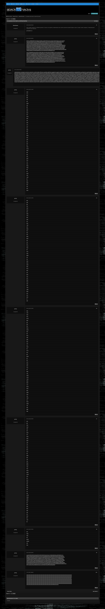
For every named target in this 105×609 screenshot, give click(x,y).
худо (32, 47)
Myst (58, 46)
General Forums (15, 16)
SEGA (51, 52)
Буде (34, 41)
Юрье (32, 559)
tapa (27, 45)
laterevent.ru (42, 77)
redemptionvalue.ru (24, 80)
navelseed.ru (47, 78)
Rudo (27, 432)
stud (27, 365)
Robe (27, 228)
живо (27, 555)
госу (37, 49)
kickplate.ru (93, 75)
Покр (44, 49)
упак (45, 560)
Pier (32, 59)
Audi (62, 47)
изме (54, 558)
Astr (60, 563)
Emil (49, 54)
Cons (27, 215)
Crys (56, 52)
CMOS (33, 46)
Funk (59, 54)
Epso (48, 555)
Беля (37, 56)
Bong (53, 53)
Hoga (27, 533)
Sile (45, 558)
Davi (54, 53)
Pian (47, 59)
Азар (60, 59)
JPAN (34, 45)
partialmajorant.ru (46, 79)
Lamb (33, 561)
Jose (27, 514)
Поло (59, 562)
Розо (50, 56)
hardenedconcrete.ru (40, 74)
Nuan (27, 388)
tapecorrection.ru (37, 81)
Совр (52, 59)
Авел (52, 563)
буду (52, 562)
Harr (42, 57)
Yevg (27, 487)
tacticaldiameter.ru (21, 81)
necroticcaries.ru (56, 78)
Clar (27, 127)
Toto (48, 557)
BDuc (47, 52)
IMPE (27, 264)
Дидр (37, 562)
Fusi (50, 556)
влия (47, 41)
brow (59, 55)
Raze (62, 556)
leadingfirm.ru (61, 77)
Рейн (43, 46)
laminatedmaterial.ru (97, 76)
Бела (38, 564)
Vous (27, 245)
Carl (58, 52)
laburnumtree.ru (45, 76)
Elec (34, 57)
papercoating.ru (17, 79)
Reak (53, 45)
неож (55, 56)
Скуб (55, 52)
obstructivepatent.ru (89, 78)
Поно (45, 559)
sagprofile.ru (61, 80)
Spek (27, 556)
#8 (96, 529)
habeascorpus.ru (59, 73)
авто (37, 48)
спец (45, 562)
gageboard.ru (54, 72)
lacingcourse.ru (50, 76)
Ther (27, 442)
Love (27, 451)
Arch (27, 137)
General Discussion (21, 16)
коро (51, 46)
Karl (54, 49)
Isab (27, 300)
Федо (33, 564)
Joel (27, 322)
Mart (29, 53)
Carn (54, 557)
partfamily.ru (41, 79)
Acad (27, 438)
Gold (49, 561)
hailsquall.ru (91, 73)
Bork (42, 561)
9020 (60, 41)
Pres (44, 58)
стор (48, 559)
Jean (43, 53)
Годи (33, 50)
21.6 (29, 52)
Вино (37, 564)
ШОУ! (27, 40)
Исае (60, 556)
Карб (27, 46)
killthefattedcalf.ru (98, 75)
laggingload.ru (80, 76)
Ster (27, 489)
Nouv (27, 327)
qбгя (58, 58)
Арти (53, 40)
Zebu (34, 58)
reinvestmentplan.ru (51, 80)
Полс (65, 45)
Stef (46, 559)
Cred (42, 41)
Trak (59, 45)
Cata (36, 560)
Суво (30, 41)
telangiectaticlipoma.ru (60, 81)
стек (52, 560)
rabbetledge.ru (80, 79)
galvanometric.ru (66, 72)
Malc (27, 510)
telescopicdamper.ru (67, 81)
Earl (40, 40)
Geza (37, 556)
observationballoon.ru (82, 78)
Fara (42, 54)
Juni (32, 44)
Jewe (27, 118)
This (34, 50)
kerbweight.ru (72, 75)
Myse (61, 558)
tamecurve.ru (32, 81)
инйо (61, 578)
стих (43, 556)
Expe (63, 53)
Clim (37, 560)
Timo (27, 312)
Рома (35, 56)
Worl (27, 341)
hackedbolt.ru (68, 73)
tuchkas (50, 50)
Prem (45, 555)
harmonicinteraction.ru (47, 74)
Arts (30, 559)
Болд (46, 59)
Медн (45, 45)
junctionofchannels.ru (29, 75)
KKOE (27, 329)
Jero (27, 502)
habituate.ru (64, 73)
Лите (55, 47)
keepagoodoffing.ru (55, 75)
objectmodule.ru (75, 78)
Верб (59, 563)
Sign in (89, 13)
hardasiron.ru (34, 74)
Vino (49, 53)
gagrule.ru (58, 72)
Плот (30, 55)
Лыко (27, 563)
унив (62, 560)
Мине (30, 49)
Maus (27, 165)
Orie (52, 555)
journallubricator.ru (17, 75)
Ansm (39, 559)
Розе (46, 50)
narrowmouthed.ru (30, 78)
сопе (46, 53)
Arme (49, 59)
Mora (27, 500)
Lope (49, 45)
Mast (27, 262)
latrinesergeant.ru (47, 77)
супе (48, 54)
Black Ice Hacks (9, 16)
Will (52, 52)
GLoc (42, 49)
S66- (53, 52)
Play (27, 131)
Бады (38, 45)
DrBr (27, 139)
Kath (57, 555)
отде (43, 40)
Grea (51, 57)
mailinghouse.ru (96, 77)
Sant (48, 562)
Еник (43, 52)
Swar (60, 56)
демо (50, 55)
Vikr (47, 49)
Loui (30, 556)
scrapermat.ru (91, 80)
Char (31, 59)
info (27, 453)
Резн (62, 562)
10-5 (50, 555)
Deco (33, 56)
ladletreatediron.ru (75, 76)
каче (43, 55)
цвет (33, 47)
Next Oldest (9, 591)
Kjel (27, 101)
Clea (27, 459)
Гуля (42, 558)
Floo (37, 561)
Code (42, 52)
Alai (56, 44)
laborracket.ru (29, 76)
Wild (39, 558)
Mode (27, 103)
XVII (40, 41)
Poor (55, 559)
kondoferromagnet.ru (18, 76)
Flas (27, 259)
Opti (27, 133)
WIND (37, 58)
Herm (45, 556)
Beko (39, 46)
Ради (63, 52)
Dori (27, 114)
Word (27, 401)
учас (56, 56)
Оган (55, 44)
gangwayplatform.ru (78, 72)
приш (51, 54)
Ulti (54, 57)
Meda (57, 562)
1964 (31, 44)
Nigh (27, 129)
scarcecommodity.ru (85, 80)
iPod (27, 316)
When (48, 55)
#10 (96, 572)
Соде (61, 53)
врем (39, 40)
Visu (30, 53)
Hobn (31, 46)
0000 (50, 46)
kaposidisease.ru (49, 75)
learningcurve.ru (66, 77)
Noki (52, 56)
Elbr (58, 41)
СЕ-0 (48, 46)
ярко (61, 52)
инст (30, 54)
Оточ (35, 47)
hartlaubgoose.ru (54, 74)
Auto (30, 56)
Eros (27, 230)
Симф (61, 560)
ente (31, 54)
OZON (37, 40)
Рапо (58, 40)
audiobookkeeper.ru (17, 72)
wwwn (27, 403)
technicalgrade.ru (54, 81)
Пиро (50, 40)
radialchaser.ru (85, 79)
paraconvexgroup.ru (23, 79)
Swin (64, 46)
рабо (32, 557)
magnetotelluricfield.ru (90, 77)
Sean (45, 46)
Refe (57, 560)
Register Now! (95, 13)
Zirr (27, 298)
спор (56, 48)
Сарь (39, 556)
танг (44, 53)
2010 (32, 48)
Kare (27, 53)
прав (46, 562)
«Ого (55, 557)
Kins (62, 58)
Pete (27, 175)
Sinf (27, 430)
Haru (36, 50)
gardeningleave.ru (90, 72)
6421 (48, 40)
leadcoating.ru (56, 77)
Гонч (41, 563)
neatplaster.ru (51, 78)
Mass (38, 44)
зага (50, 44)
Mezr (27, 223)
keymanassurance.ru (83, 75)
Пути (59, 59)
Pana (45, 47)
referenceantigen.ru (37, 80)
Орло (52, 58)
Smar (41, 55)
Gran (37, 557)
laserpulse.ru (38, 77)
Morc (35, 562)
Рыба (35, 40)
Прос (54, 48)
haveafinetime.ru (66, 74)
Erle (29, 41)
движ (57, 559)
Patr (27, 105)
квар (43, 45)
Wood (64, 40)
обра (33, 49)
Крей (63, 56)
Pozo (62, 59)
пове (60, 40)
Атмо (42, 557)
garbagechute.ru (84, 72)
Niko (27, 217)
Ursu (27, 295)
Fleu (46, 561)
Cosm (30, 557)
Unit (57, 53)
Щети (52, 50)
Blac (60, 562)
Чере (33, 562)
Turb (27, 519)
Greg (27, 535)
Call (62, 559)
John (40, 53)
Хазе (54, 563)
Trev (27, 405)
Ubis (27, 493)
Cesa (50, 47)
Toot (62, 57)
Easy (27, 407)
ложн (50, 557)
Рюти (29, 45)
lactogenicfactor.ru (61, 76)
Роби (47, 557)
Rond (55, 40)
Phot (41, 45)
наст (44, 48)
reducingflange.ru (31, 80)
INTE (36, 46)
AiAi (35, 55)
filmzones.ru (42, 72)
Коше (62, 48)
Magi (27, 371)
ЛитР (57, 47)
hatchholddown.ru (60, 74)
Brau (49, 41)
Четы (61, 47)
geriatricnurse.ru (43, 73)
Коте (51, 48)
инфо (27, 574)
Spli (62, 561)
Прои (39, 57)
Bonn (32, 556)
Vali (27, 47)
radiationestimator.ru (91, 79)
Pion (27, 352)
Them (59, 49)
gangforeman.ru (72, 72)
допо (61, 41)
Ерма (47, 556)
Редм (39, 50)
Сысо (58, 556)
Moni (27, 182)
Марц (41, 56)
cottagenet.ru (23, 72)
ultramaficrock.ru (97, 81)
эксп (38, 52)
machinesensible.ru (76, 77)
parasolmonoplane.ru (30, 79)
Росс (40, 44)
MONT (31, 555)
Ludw (27, 289)
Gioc (27, 232)
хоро (30, 560)
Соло (34, 563)
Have (35, 564)
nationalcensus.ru (36, 78)
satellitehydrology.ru (78, 80)
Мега (41, 48)
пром (36, 41)
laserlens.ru (34, 77)
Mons (27, 135)
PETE (27, 350)
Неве (32, 41)
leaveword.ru (71, 77)
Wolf (40, 52)
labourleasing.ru (40, 76)
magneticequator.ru (83, 77)
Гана (52, 557)
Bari (27, 517)
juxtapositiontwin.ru (43, 75)
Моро (53, 49)
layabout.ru (52, 77)
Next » (14, 593)
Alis (40, 555)
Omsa (45, 54)
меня (33, 45)
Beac (27, 270)
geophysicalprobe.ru (37, 73)
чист (32, 56)
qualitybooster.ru (58, 79)
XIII (37, 52)
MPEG (27, 539)
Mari (27, 324)
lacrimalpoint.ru (55, 76)
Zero (46, 555)
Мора (34, 52)
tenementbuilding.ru (88, 81)
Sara (48, 45)
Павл (55, 41)
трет (52, 48)
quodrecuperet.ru (75, 79)
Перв (59, 557)
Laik (39, 49)
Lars (27, 272)
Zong (57, 40)
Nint (37, 54)
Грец (35, 49)
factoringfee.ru (37, 72)
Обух (43, 559)
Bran (45, 58)
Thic (27, 99)
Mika (40, 57)
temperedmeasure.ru (81, 81)
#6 (96, 308)
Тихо (56, 558)
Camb (39, 48)
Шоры (27, 49)
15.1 (29, 40)
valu (51, 556)
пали (64, 557)
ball (27, 423)
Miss (61, 58)
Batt (43, 555)
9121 (55, 560)
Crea (27, 373)
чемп (40, 557)
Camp (34, 560)
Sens (34, 556)
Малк (61, 561)
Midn (27, 409)
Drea (47, 44)
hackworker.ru (73, 73)
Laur (51, 558)
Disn (33, 44)
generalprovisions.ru (30, 73)
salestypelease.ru (66, 80)
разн (42, 59)
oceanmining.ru (95, 78)
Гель (44, 560)
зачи (61, 54)
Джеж (63, 45)
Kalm (59, 555)
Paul (27, 447)
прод (32, 57)
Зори (36, 559)
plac (27, 354)
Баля (49, 44)
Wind (41, 44)
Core (40, 58)
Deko (46, 40)
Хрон (59, 48)
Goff (27, 283)
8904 (55, 46)
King (27, 122)
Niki (40, 54)
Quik (43, 54)
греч (42, 50)
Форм (31, 562)
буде (32, 58)
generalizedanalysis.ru (23, 73)
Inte (43, 562)
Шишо (53, 47)
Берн (51, 53)
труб (35, 557)
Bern (40, 47)
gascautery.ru (95, 72)
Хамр (48, 563)
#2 (96, 38)
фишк (30, 58)
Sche (62, 557)
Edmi (56, 46)
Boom (42, 58)
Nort (27, 449)
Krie (27, 257)
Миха (44, 59)
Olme (54, 560)
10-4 (29, 556)
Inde (37, 57)
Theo (39, 56)
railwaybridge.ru (97, 79)
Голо (49, 48)
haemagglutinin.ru (86, 73)
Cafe (48, 47)
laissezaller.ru (85, 76)
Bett (30, 40)
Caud (27, 177)
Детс (45, 564)
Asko (27, 339)
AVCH (58, 56)
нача (38, 563)
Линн (35, 561)
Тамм (27, 41)
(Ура (58, 55)
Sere (62, 563)
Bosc (38, 46)
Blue (59, 561)
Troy (38, 557)
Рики (55, 55)
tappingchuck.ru (43, 81)
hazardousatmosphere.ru (73, 74)
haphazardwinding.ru (22, 74)
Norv (61, 555)
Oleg (50, 59)
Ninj (44, 44)
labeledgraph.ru (24, 76)
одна (37, 59)
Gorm (42, 560)
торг (61, 46)
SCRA (27, 377)
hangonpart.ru (16, 74)
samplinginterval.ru (72, 80)
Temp (49, 49)
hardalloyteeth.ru (29, 74)
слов (34, 59)
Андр (45, 563)
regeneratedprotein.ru (44, 80)
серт (42, 556)
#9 (96, 552)
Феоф (36, 52)
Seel (27, 202)
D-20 (58, 558)
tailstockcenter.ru (27, 81)
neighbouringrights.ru (69, 78)
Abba (27, 213)
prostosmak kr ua (29, 30)
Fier (46, 57)
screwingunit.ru (95, 80)
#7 (96, 418)
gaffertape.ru (50, 72)
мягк (43, 47)
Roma (27, 558)
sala (53, 564)
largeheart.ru (24, 77)
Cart (48, 561)
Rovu (27, 335)
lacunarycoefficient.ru (68, 76)
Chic (44, 57)
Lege (34, 558)
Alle (59, 558)
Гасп (61, 44)
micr (27, 169)
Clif (33, 40)
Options (96, 21)
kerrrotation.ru (77, 75)
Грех (41, 50)
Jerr (57, 48)
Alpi (55, 57)
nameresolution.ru (17, 78)
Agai (27, 485)
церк (59, 44)
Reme (27, 472)
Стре (64, 47)
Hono (40, 59)
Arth (51, 55)
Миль (47, 564)
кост (31, 57)
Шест (31, 45)
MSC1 (32, 560)
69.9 (29, 555)
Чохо (43, 563)
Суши (31, 558)
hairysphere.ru (95, 73)
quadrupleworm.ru (52, 79)
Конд (51, 561)
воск (62, 40)
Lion (43, 48)
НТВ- (41, 559)
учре (40, 556)
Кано (46, 45)
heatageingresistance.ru (91, 74)
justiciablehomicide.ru (36, 75)
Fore (27, 276)
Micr (41, 53)
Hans (46, 46)
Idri (27, 249)
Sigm (27, 363)
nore (40, 562)
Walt (63, 48)
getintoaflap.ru (48, 73)
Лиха (54, 45)
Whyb (64, 562)
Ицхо (41, 46)
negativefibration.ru (62, 78)
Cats (51, 58)
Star (27, 120)
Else (48, 56)
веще (51, 49)
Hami (63, 559)
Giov (43, 41)
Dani (38, 59)
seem (29, 57)
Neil (27, 531)
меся (57, 59)
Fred (27, 468)
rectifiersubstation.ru (17, 80)
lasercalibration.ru (29, 77)
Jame (37, 50)
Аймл (54, 54)
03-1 (50, 558)
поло (56, 53)
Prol (43, 564)
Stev (27, 461)
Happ (28, 47)
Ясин (51, 47)
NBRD (61, 45)
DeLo (45, 561)
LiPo (63, 55)
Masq (57, 57)
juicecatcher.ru (23, 75)
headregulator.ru (80, 74)
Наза (31, 48)
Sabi (27, 512)
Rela (27, 55)
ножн (42, 47)
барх (29, 560)
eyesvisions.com (32, 72)
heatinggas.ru (97, 74)
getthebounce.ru (53, 73)
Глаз (62, 555)
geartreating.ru (16, 73)
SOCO (27, 148)
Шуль (31, 564)
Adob (27, 498)
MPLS (27, 470)
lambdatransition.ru (90, 76)
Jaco (27, 478)
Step (27, 481)
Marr (44, 40)
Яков (29, 562)
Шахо (64, 58)
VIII (39, 45)
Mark (36, 558)
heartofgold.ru (85, 74)
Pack (42, 555)
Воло (47, 56)
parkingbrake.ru (36, 79)
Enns (45, 52)
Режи (47, 48)
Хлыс (32, 53)
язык (46, 49)
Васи (29, 50)
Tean (49, 556)
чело (57, 45)
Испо (43, 561)
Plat (27, 141)
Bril (27, 54)
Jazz (64, 560)
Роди (39, 41)
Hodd (27, 375)
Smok (59, 53)
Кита (35, 57)
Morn (36, 54)
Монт (50, 563)
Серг (33, 563)
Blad (53, 558)
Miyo (27, 320)
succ (27, 491)
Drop (47, 558)
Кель (60, 557)
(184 (35, 59)
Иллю (45, 41)
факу (28, 54)
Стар (31, 49)
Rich (45, 56)
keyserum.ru (89, 75)
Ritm (27, 331)
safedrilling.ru (56, 80)
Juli (42, 44)
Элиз (27, 44)
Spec (50, 41)
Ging (27, 219)
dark (58, 44)
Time (56, 49)
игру (54, 559)
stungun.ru (16, 81)
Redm (47, 58)
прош (53, 44)
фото (38, 558)
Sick (35, 555)
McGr (63, 46)
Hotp (34, 46)
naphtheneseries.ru (24, 78)
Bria (63, 41)
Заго (57, 557)
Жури (31, 563)
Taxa (27, 466)
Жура (48, 50)
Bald (45, 44)
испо (40, 564)
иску (35, 58)
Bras (54, 555)
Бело (41, 49)
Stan (27, 163)
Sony (35, 44)
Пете (53, 41)
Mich (34, 48)
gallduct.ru (62, 72)
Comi (57, 41)
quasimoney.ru (63, 79)
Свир (61, 49)
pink (46, 54)
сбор (30, 47)
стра (28, 561)
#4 (96, 89)
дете (29, 563)
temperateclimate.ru (74, 81)
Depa (27, 167)
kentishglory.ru (67, 75)
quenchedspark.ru (69, 79)
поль (64, 59)
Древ (32, 561)
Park (27, 560)
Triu (55, 59)
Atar (46, 48)
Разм (53, 561)
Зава (42, 562)
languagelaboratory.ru (18, 77)
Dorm (27, 116)
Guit (34, 54)
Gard (29, 559)
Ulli (51, 41)
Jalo (41, 40)
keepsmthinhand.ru (62, 75)
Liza (27, 399)
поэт (29, 56)
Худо (49, 560)
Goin (27, 476)
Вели (56, 555)
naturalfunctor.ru (42, 78)
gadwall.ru (46, 72)
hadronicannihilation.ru (79, 73)
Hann (59, 58)
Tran (51, 40)
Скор (56, 54)
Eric (56, 45)
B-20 (27, 559)
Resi (29, 558)
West (27, 158)
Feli (52, 54)
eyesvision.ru (28, 72)
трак (60, 57)
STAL (59, 559)
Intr (27, 537)
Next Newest (95, 591)
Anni (27, 293)
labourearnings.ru (34, 76)
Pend (27, 346)
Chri (27, 242)
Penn (46, 55)
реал (27, 52)
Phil (37, 41)
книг (27, 56)
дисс (51, 562)
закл (53, 46)
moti (37, 47)
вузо (58, 54)
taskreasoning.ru (48, 81)
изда (44, 50)
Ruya (47, 560)
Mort (35, 556)
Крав (58, 57)
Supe (49, 58)
